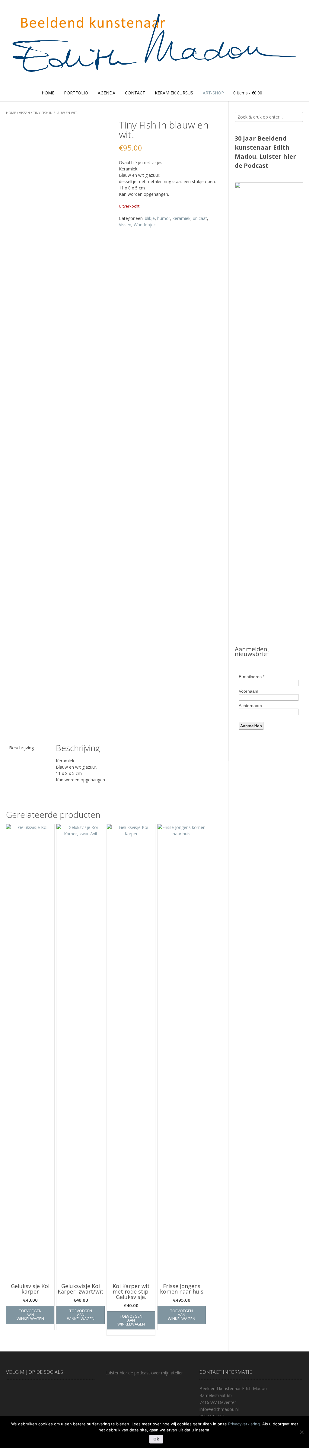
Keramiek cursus (174, 93)
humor (163, 218)
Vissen (24, 112)
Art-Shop (213, 93)
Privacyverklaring (244, 1423)
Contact (135, 93)
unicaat (200, 218)
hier (289, 156)
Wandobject (145, 224)
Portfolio (76, 93)
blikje (150, 218)
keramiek (181, 218)
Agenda (106, 93)
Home (48, 93)
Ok (156, 1439)
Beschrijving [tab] (21, 748)
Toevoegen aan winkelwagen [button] (30, 1314)
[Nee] (301, 1432)
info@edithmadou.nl (219, 1409)
